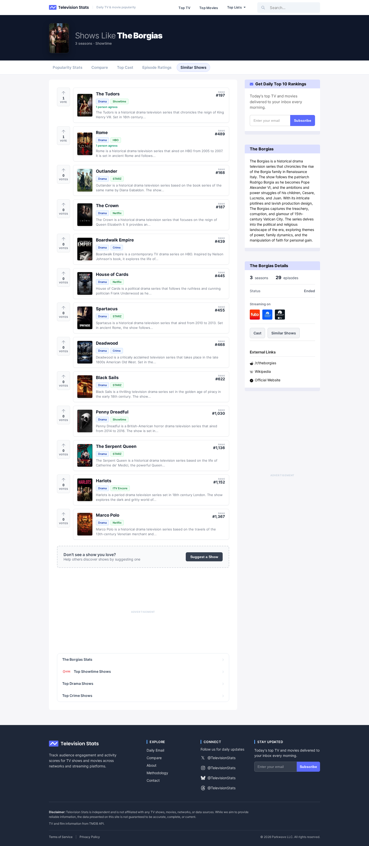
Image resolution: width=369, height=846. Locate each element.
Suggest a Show (204, 557)
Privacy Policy (90, 836)
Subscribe (302, 120)
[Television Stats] (69, 7)
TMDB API (96, 823)
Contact (153, 780)
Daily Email (155, 750)
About (151, 765)
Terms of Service (61, 836)
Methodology (157, 773)
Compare (154, 758)
